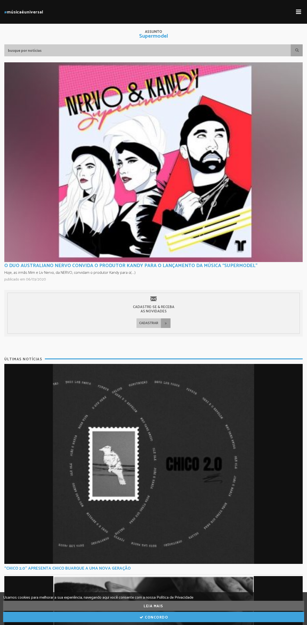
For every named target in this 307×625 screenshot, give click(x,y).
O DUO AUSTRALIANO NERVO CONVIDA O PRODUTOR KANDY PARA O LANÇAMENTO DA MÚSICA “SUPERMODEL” (130, 266)
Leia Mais (153, 606)
